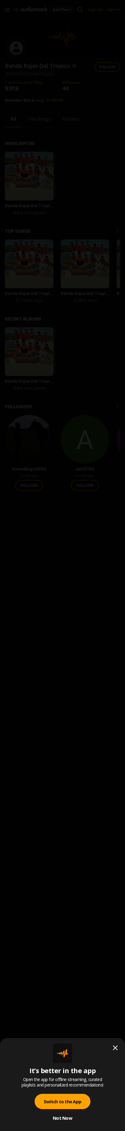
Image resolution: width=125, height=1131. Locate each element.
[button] (62, 565)
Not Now (62, 1118)
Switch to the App (62, 1101)
